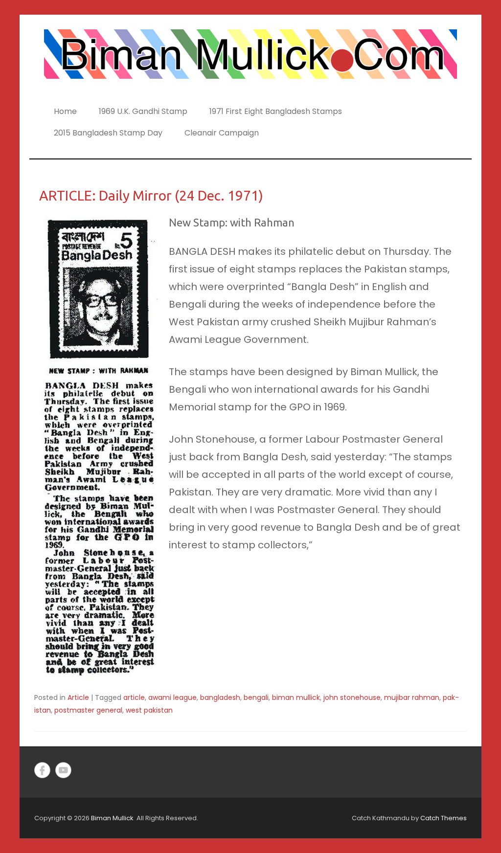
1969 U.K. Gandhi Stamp (143, 111)
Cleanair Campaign (221, 132)
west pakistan (149, 710)
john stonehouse (352, 697)
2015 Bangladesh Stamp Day (108, 132)
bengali (256, 697)
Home (65, 111)
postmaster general (88, 710)
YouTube (63, 770)
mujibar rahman (411, 697)
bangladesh (220, 697)
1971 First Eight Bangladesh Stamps (275, 111)
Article (78, 697)
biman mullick (296, 697)
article (134, 697)
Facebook (42, 770)
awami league (172, 697)
